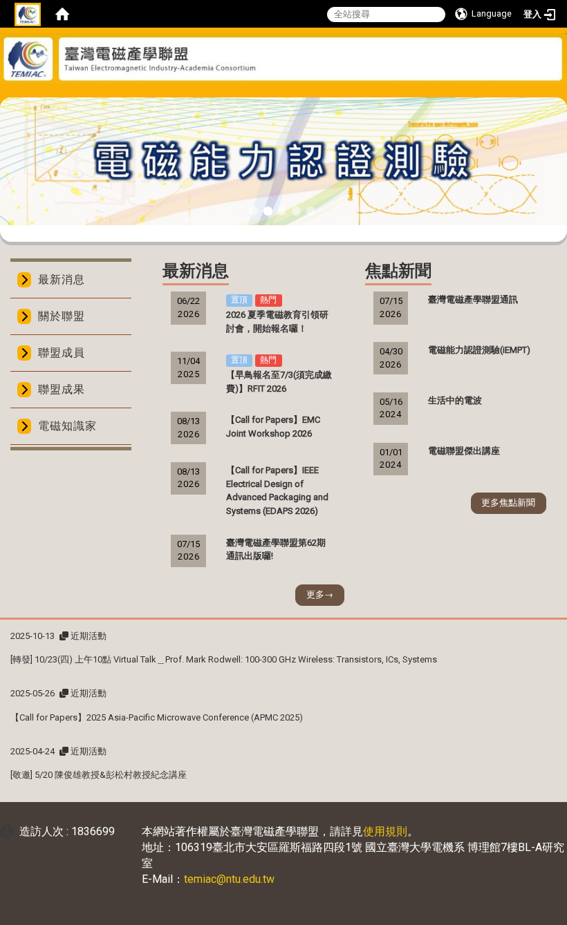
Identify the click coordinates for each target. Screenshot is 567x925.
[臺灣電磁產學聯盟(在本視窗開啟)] (283, 58)
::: (278, 92)
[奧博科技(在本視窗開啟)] (9, 831)
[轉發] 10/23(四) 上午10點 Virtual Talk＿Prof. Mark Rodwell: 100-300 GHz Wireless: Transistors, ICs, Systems (223, 659)
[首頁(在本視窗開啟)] (62, 14)
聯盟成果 (61, 389)
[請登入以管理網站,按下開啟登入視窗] (27, 14)
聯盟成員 (61, 352)
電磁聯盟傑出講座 (464, 451)
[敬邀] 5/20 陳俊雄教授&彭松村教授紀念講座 (98, 775)
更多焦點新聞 (508, 502)
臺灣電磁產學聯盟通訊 (473, 299)
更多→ (319, 594)
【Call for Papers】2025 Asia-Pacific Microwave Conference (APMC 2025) (156, 717)
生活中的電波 (455, 400)
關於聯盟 (61, 316)
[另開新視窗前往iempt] (283, 160)
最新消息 (61, 279)
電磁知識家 (67, 425)
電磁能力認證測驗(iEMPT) (479, 350)
